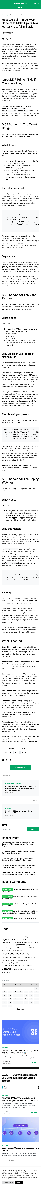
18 (15, 999)
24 (10, 1002)
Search (5, 825)
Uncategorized (31, 969)
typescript (23, 969)
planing (4, 950)
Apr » (23, 1009)
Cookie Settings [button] (8, 1182)
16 (4, 999)
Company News (24, 939)
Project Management (21, 960)
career (13, 939)
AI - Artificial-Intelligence (13, 783)
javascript (20, 945)
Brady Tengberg (7, 1061)
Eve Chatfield (6, 1159)
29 (36, 1002)
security (29, 965)
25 (15, 1002)
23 (4, 1002)
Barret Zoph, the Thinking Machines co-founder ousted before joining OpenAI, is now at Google (18, 873)
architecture (9, 937)
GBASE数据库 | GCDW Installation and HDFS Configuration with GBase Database (20, 1099)
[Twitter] (22, 7)
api (5, 937)
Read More (34, 1062)
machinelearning (6, 948)
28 (31, 1002)
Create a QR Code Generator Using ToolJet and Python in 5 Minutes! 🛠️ (20, 1051)
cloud (17, 939)
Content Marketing (7, 942)
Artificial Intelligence (25, 937)
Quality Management (12, 965)
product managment (29, 957)
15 (36, 995)
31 (10, 1006)
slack (16, 752)
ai (2, 937)
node (23, 948)
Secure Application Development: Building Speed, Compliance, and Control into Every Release (19, 866)
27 (26, 1002)
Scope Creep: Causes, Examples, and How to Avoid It (20, 1149)
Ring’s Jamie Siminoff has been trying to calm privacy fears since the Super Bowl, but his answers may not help (20, 788)
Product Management (12, 957)
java (14, 945)
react (24, 965)
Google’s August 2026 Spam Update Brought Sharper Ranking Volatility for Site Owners (18, 859)
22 (36, 999)
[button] (3, 3)
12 (20, 995)
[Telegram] (24, 7)
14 (31, 995)
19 (20, 999)
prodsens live (12, 748)
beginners (6, 939)
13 (26, 995)
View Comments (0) (19, 767)
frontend (4, 945)
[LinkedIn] (19, 7)
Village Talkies (7, 889)
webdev (6, 972)
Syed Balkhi (6, 1111)
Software (5, 15)
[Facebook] (16, 7)
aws (33, 937)
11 (15, 995)
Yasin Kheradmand (8, 32)
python (17, 963)
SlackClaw (8, 277)
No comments (26, 15)
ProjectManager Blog (8, 963)
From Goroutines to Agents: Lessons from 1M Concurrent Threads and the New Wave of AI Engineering (18, 844)
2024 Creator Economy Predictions (26, 918)
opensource (30, 948)
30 (4, 1006)
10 (10, 995)
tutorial (16, 969)
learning (28, 945)
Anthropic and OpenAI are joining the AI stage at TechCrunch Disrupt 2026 (18, 852)
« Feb (18, 1009)
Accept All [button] (19, 1182)
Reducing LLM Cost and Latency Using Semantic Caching (18, 812)
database (19, 942)
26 (20, 1002)
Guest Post (9, 945)
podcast (14, 950)
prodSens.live (20, 3)
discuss (30, 942)
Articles (16, 937)
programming (7, 752)
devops (24, 942)
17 (10, 999)
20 (26, 999)
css (15, 942)
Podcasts (19, 950)
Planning (9, 950)
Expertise (36, 942)
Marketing (16, 947)
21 (31, 999)
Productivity (23, 748)
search (33, 829)
